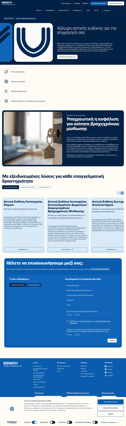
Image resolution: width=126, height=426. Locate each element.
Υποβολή (112, 340)
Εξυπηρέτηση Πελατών (64, 366)
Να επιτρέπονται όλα (110, 402)
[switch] (52, 422)
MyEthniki (86, 3)
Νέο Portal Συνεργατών (87, 374)
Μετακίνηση (60, 368)
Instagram (110, 375)
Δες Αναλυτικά (22, 249)
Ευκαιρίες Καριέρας (39, 373)
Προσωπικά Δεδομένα (39, 382)
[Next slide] (122, 193)
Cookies (35, 384)
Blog (88, 10)
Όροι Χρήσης (37, 379)
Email (68, 305)
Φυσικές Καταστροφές (98, 3)
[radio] (17, 285)
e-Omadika (77, 3)
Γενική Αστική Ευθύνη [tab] (10, 187)
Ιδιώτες (39, 10)
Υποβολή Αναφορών (39, 387)
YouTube (109, 372)
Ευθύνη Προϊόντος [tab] (44, 187)
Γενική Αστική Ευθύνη (17, 285)
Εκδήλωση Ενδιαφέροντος (67, 57)
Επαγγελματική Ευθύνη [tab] (28, 187)
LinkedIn (109, 369)
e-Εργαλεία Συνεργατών (88, 376)
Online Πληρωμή (66, 3)
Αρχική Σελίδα (8, 18)
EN (97, 10)
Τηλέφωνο (70, 300)
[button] (112, 10)
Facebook (110, 366)
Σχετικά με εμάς (63, 10)
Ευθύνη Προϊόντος (34, 285)
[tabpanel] (63, 270)
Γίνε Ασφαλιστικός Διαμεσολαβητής (38, 376)
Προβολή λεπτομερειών (109, 422)
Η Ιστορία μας (37, 366)
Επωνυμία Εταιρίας (73, 285)
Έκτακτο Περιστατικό (116, 3)
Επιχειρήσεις (50, 10)
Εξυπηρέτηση (77, 10)
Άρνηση (110, 414)
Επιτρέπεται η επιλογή (110, 408)
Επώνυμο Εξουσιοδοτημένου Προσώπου (80, 295)
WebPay (83, 368)
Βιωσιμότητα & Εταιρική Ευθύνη (40, 369)
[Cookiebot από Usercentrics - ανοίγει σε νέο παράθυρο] (12, 422)
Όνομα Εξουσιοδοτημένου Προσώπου (79, 290)
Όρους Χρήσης (86, 321)
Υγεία (58, 371)
